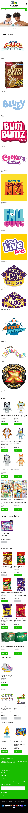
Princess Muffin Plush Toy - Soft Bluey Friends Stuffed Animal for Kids (7, 473)
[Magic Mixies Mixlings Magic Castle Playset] (7, 529)
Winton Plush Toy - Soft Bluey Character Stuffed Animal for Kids (6, 447)
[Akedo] (14, 50)
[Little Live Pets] (14, 251)
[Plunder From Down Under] (14, 4)
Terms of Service (18, 807)
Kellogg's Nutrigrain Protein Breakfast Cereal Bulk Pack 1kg (7, 572)
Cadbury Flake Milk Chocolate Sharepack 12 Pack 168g (6, 624)
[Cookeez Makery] (14, 163)
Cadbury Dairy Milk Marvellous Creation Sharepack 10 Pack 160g (20, 598)
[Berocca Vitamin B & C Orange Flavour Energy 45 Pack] (7, 641)
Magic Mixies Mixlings (5, 292)
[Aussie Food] (14, 79)
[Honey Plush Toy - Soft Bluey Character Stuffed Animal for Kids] (20, 411)
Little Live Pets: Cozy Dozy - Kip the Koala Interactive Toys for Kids (7, 681)
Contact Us (3, 777)
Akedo (2, 61)
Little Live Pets (4, 265)
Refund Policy (21, 805)
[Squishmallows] (14, 356)
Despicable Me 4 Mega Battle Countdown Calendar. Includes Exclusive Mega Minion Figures (19, 746)
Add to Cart (4, 428)
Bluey (2, 119)
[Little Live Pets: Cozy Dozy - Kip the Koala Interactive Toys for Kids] (7, 671)
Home (2, 773)
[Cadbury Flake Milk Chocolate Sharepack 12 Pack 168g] (7, 614)
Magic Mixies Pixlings (5, 313)
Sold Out (4, 546)
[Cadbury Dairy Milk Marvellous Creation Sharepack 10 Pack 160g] (20, 588)
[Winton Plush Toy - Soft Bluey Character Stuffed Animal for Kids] (7, 437)
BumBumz (3, 150)
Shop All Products (4, 774)
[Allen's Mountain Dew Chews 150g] (20, 562)
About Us (3, 776)
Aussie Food (3, 95)
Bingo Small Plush (18, 472)
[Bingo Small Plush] (20, 463)
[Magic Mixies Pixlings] (14, 303)
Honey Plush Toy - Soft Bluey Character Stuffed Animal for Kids (20, 421)
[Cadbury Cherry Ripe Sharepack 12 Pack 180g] (20, 614)
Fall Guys (3, 234)
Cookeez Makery (4, 174)
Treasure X (3, 394)
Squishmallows (4, 364)
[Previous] (2, 21)
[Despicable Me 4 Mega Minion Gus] (7, 735)
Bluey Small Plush (18, 445)
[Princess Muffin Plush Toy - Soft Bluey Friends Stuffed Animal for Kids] (7, 463)
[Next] (25, 21)
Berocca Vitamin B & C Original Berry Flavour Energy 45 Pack (19, 651)
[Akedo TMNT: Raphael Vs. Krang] (20, 702)
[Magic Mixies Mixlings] (14, 280)
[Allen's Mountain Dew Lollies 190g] (7, 588)
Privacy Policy (12, 805)
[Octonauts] (14, 331)
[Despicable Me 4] (14, 191)
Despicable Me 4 (4, 206)
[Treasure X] (14, 380)
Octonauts (3, 345)
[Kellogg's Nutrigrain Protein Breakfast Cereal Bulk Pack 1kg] (7, 562)
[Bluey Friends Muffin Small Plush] (7, 411)
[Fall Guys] (14, 221)
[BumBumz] (14, 136)
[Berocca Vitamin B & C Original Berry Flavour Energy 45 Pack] (20, 641)
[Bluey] (14, 108)
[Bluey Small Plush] (20, 437)
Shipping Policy (9, 807)
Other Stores (3, 779)
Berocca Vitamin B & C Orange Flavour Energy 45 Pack (7, 651)
